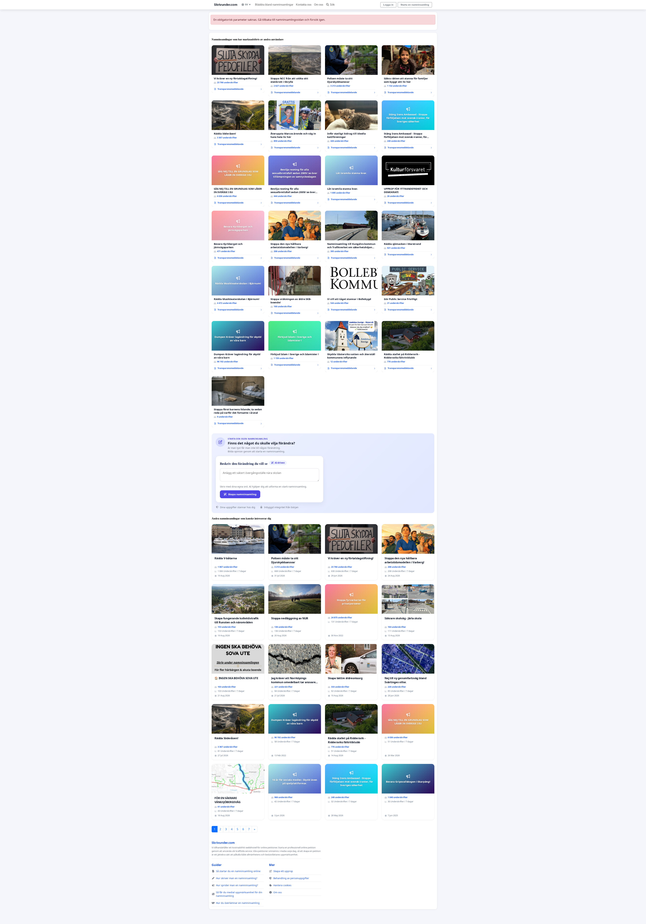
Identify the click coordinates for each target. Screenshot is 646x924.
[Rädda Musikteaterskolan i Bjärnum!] (238, 290)
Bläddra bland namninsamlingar (274, 4)
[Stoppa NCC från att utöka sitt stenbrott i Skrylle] (294, 70)
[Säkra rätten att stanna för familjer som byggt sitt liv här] (408, 70)
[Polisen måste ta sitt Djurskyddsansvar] (351, 70)
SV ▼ (248, 4)
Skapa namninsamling (242, 494)
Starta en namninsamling (415, 4)
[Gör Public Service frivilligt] (408, 290)
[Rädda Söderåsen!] (238, 124)
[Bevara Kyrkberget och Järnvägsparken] (238, 236)
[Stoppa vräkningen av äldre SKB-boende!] (294, 291)
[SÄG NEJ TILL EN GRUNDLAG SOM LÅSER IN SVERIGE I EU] (238, 181)
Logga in (388, 4)
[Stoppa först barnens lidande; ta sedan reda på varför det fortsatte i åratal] (238, 401)
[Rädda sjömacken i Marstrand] (408, 234)
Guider (217, 865)
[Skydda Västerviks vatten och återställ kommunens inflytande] (351, 346)
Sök (332, 4)
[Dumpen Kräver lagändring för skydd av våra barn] (238, 346)
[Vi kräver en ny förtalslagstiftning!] (238, 69)
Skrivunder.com (225, 4)
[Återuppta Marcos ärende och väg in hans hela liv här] (294, 126)
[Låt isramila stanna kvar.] (351, 179)
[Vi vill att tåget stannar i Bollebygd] (351, 290)
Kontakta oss (303, 4)
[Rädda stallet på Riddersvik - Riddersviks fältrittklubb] (408, 346)
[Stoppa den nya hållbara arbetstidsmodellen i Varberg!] (294, 236)
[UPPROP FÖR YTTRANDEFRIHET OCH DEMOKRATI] (408, 181)
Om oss (318, 4)
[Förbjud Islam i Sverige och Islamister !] (294, 345)
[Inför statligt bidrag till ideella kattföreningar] (351, 126)
